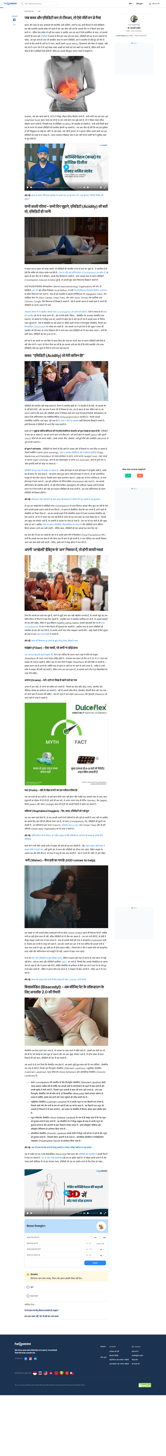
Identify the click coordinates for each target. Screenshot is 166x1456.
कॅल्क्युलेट (95, 1263)
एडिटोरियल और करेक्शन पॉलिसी (119, 1360)
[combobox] (101, 1249)
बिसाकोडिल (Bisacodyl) (35, 326)
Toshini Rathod (121, 36)
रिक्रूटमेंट (135, 1360)
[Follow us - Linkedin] (35, 1358)
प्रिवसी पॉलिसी (113, 1355)
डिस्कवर (103, 1346)
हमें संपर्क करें (136, 1364)
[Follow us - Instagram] (30, 1358)
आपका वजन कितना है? (33, 1255)
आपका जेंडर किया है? (33, 1237)
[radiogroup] (98, 1237)
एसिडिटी (44, 36)
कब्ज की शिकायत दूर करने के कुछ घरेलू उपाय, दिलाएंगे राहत (54, 640)
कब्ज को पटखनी (43, 634)
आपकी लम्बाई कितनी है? (34, 1249)
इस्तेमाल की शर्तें (114, 1351)
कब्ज (39, 11)
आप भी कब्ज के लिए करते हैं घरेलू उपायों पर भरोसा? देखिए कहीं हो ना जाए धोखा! (61, 1147)
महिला (104, 1237)
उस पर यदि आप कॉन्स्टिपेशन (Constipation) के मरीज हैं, (82, 272)
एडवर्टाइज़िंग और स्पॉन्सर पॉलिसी (119, 1364)
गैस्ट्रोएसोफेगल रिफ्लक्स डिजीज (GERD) (90, 290)
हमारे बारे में (135, 1351)
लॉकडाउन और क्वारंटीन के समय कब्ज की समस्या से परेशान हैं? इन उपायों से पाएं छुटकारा (65, 499)
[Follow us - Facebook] (25, 1358)
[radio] (92, 1237)
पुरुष (95, 1237)
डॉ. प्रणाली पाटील (134, 28)
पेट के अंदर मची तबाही (50, 1157)
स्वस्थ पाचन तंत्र (29, 11)
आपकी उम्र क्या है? (32, 1243)
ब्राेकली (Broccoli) (70, 825)
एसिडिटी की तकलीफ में (88, 1154)
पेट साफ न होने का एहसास (68, 420)
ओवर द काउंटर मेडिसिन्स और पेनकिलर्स (74, 452)
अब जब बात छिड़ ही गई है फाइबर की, (39, 654)
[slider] (53, 187)
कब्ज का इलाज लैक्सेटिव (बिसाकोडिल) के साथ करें (62, 524)
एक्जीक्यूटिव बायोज (137, 1355)
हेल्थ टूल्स (103, 1357)
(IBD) (64, 961)
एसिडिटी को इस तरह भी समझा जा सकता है (41, 470)
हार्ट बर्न (35, 290)
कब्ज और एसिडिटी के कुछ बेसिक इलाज (46, 958)
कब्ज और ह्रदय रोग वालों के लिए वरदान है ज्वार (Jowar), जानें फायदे (58, 979)
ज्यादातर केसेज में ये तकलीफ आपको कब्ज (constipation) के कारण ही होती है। (56, 312)
